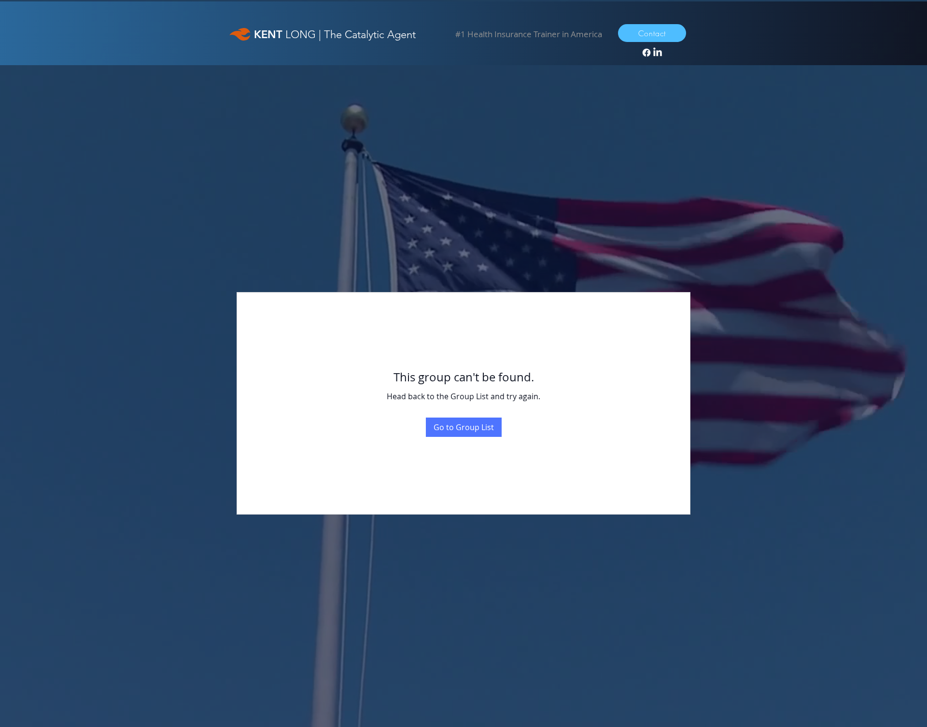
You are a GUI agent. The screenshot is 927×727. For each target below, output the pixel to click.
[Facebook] (646, 52)
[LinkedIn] (657, 52)
